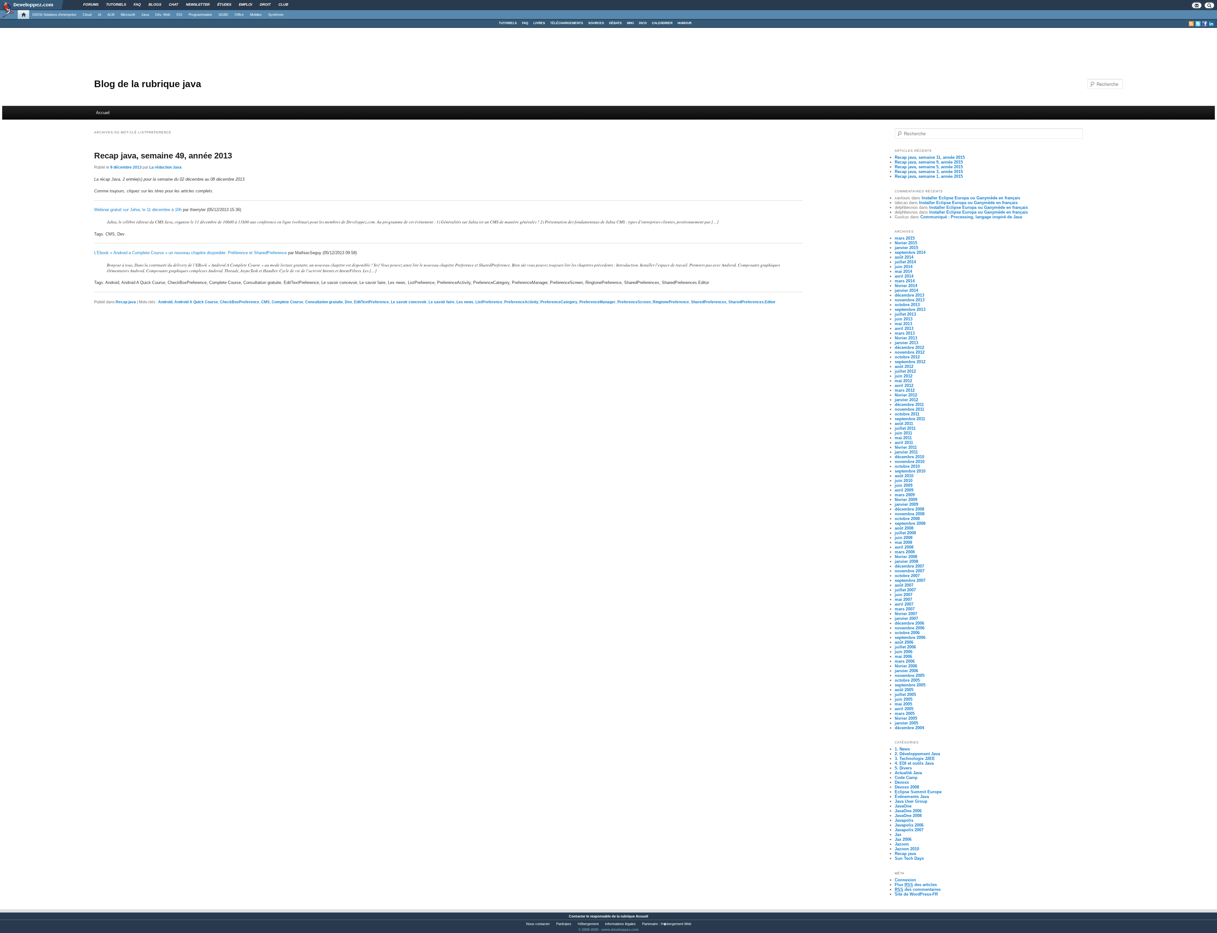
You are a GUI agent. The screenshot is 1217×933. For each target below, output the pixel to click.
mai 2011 (903, 437)
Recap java (126, 302)
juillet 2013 (905, 314)
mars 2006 (905, 661)
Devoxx (902, 782)
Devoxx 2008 (907, 787)
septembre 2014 (910, 252)
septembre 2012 (910, 361)
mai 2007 (903, 599)
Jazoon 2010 (907, 848)
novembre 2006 (909, 628)
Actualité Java (908, 772)
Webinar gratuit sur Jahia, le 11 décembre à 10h (138, 209)
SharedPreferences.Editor (752, 302)
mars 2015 (905, 238)
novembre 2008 (909, 514)
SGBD (223, 14)
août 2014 (904, 257)
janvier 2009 (906, 504)
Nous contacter (538, 924)
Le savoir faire (441, 302)
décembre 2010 (909, 456)
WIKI (630, 23)
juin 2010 (903, 480)
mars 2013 (905, 333)
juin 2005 (903, 699)
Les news (464, 302)
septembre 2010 (910, 471)
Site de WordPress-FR (916, 894)
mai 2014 (903, 271)
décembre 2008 (909, 509)
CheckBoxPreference (239, 302)
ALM (110, 14)
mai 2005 (903, 704)
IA (99, 14)
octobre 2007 (907, 575)
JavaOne (903, 806)
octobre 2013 (907, 304)
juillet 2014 (905, 262)
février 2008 (906, 556)
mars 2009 (905, 494)
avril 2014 (904, 276)
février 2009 (906, 499)
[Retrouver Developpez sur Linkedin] (1211, 23)
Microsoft (128, 14)
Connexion (905, 880)
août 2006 (904, 642)
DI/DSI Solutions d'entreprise (54, 14)
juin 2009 (903, 485)
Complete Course (287, 302)
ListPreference (488, 302)
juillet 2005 (905, 694)
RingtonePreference (671, 302)
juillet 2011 (905, 428)
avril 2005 (904, 708)
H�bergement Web (676, 924)
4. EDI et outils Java (914, 763)
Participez (563, 924)
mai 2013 (903, 323)
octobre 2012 (907, 357)
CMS (265, 302)
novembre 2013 (909, 300)
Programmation (200, 14)
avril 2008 (904, 547)
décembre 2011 (909, 404)
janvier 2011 (906, 452)
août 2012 (904, 366)
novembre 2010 (909, 461)
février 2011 (906, 447)
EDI (179, 14)
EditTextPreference (371, 302)
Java (145, 14)
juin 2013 (903, 319)
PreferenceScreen (634, 302)
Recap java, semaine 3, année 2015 (929, 171)
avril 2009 (904, 490)
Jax (898, 834)
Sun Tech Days (909, 858)
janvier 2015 (906, 247)
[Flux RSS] (1191, 23)
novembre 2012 (909, 352)
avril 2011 (904, 442)
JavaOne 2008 (908, 815)
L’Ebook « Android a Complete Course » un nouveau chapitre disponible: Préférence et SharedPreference (190, 252)
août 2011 (904, 423)
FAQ (525, 23)
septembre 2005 (910, 685)
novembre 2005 (909, 675)
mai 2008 (903, 542)
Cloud (87, 14)
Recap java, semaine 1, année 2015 (929, 176)
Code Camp (906, 777)
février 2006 (906, 666)
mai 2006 (903, 656)
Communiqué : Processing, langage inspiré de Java (971, 217)
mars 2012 (905, 390)
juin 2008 (903, 537)
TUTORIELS (508, 23)
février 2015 (906, 243)
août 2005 (904, 689)
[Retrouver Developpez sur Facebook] (1204, 23)
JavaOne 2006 (908, 810)
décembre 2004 (909, 727)
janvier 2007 (906, 618)
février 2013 (906, 338)
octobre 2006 (907, 632)
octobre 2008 (907, 518)
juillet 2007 (905, 590)
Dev (348, 302)
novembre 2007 (909, 571)
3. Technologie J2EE (915, 758)
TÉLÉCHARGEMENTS (566, 23)
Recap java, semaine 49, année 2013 (163, 155)
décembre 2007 (909, 566)
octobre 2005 (907, 680)
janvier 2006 (906, 670)
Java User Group (911, 801)
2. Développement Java (917, 753)
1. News (902, 749)
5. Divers (903, 768)
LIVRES (539, 23)
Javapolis (904, 820)
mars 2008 (905, 552)
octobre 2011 (907, 414)
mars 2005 (905, 713)
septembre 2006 (910, 637)
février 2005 (906, 718)
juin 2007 (903, 594)
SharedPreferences (708, 302)
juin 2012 (903, 376)
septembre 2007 (910, 580)
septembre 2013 (910, 309)
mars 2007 (905, 609)
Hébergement (588, 924)
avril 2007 (904, 604)
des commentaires (918, 889)
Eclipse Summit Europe (918, 791)
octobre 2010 (907, 466)
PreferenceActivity (521, 302)
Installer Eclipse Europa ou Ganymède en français (971, 198)
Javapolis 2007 (909, 829)
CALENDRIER (662, 23)
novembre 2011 (909, 409)
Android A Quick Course (196, 302)
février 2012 (906, 395)
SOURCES (596, 23)
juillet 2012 (905, 371)
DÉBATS (615, 23)
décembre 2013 (909, 295)
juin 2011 (903, 433)
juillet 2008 (905, 533)
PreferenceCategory (558, 302)
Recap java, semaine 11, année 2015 (930, 157)
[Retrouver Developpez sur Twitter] (1198, 23)
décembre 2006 (909, 623)
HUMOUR (685, 23)
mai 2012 (903, 380)
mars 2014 (905, 281)
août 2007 (904, 585)
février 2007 (906, 613)
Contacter (577, 916)
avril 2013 (904, 328)
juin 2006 (903, 651)
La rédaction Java (165, 167)
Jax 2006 (903, 839)
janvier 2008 (906, 561)
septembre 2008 (910, 523)
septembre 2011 (910, 418)
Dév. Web (162, 14)
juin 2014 (903, 266)
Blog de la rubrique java (147, 84)
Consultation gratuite (324, 302)
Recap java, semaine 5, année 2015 (929, 166)
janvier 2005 (906, 723)
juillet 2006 (905, 647)
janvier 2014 (906, 290)
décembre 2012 (909, 347)
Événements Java (912, 796)
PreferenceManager (597, 302)
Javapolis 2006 (909, 825)
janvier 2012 (906, 399)
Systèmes (276, 14)
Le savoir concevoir (409, 302)
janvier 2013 (906, 342)
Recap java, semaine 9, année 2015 (929, 162)
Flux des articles (916, 884)
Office (239, 14)
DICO (643, 23)
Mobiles (256, 14)
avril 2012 (904, 385)
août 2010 (904, 475)
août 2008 (904, 528)
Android (165, 302)
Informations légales (620, 924)
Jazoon (902, 844)
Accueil (103, 112)
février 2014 (906, 285)
